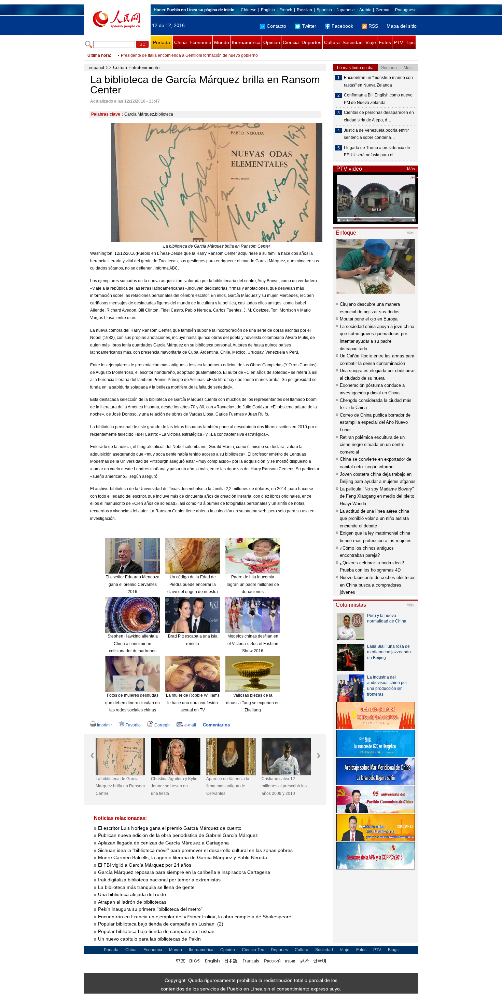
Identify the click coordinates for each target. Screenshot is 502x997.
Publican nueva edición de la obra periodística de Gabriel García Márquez (178, 835)
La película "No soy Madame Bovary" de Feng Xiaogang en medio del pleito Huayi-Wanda (377, 496)
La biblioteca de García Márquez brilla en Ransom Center (120, 786)
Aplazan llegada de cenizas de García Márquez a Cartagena (163, 842)
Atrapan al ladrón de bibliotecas (132, 902)
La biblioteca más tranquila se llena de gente (146, 887)
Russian (304, 10)
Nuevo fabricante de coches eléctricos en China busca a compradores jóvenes (378, 585)
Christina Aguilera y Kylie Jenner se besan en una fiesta (174, 786)
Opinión (271, 42)
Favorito (133, 725)
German (383, 10)
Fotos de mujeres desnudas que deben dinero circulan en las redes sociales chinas (132, 702)
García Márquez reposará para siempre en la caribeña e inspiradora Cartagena (184, 872)
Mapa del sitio (402, 26)
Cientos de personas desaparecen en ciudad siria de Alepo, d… (379, 116)
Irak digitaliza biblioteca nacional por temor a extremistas (159, 879)
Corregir (162, 725)
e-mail (190, 725)
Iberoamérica (246, 42)
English (268, 10)
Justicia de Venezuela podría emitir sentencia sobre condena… (376, 134)
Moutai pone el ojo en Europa (369, 319)
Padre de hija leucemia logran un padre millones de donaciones (253, 584)
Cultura (332, 42)
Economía (200, 42)
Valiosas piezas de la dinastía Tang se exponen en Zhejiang (253, 702)
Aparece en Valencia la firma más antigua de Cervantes (227, 786)
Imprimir (104, 725)
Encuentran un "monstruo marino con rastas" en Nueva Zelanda (378, 81)
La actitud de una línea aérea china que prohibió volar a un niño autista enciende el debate (374, 518)
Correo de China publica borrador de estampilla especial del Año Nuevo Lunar (375, 422)
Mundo (221, 42)
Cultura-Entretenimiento (136, 67)
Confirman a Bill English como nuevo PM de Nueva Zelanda (176, 55)
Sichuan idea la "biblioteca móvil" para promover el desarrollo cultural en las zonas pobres (195, 850)
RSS (373, 26)
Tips (410, 42)
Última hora (98, 55)
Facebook (342, 26)
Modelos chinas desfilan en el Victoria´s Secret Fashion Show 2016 (252, 643)
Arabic (365, 10)
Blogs (393, 949)
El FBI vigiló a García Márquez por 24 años (144, 865)
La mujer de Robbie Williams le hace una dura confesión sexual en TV (193, 702)
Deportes (311, 42)
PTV (398, 42)
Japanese (345, 10)
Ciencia (291, 42)
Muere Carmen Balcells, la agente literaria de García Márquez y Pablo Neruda (182, 857)
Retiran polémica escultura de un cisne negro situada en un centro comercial (372, 445)
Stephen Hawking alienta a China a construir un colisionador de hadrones (133, 643)
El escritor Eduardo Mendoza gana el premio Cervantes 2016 (132, 584)
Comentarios (216, 724)
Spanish (324, 10)
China (180, 42)
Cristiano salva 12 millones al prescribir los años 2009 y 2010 (284, 786)
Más (411, 169)
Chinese (248, 10)
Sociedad (353, 42)
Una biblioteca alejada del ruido (132, 894)
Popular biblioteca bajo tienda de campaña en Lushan (157, 931)
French (285, 10)
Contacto (276, 26)
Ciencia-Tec (253, 949)
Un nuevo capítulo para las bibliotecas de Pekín (149, 939)
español (96, 67)
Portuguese (406, 10)
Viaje (370, 42)
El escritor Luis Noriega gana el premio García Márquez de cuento (169, 828)
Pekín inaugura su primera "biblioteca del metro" (150, 909)
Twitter (309, 26)
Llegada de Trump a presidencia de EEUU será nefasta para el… (377, 151)
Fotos (385, 42)
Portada (161, 42)
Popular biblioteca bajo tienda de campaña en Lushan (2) (160, 924)
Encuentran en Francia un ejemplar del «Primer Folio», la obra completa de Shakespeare (194, 916)
